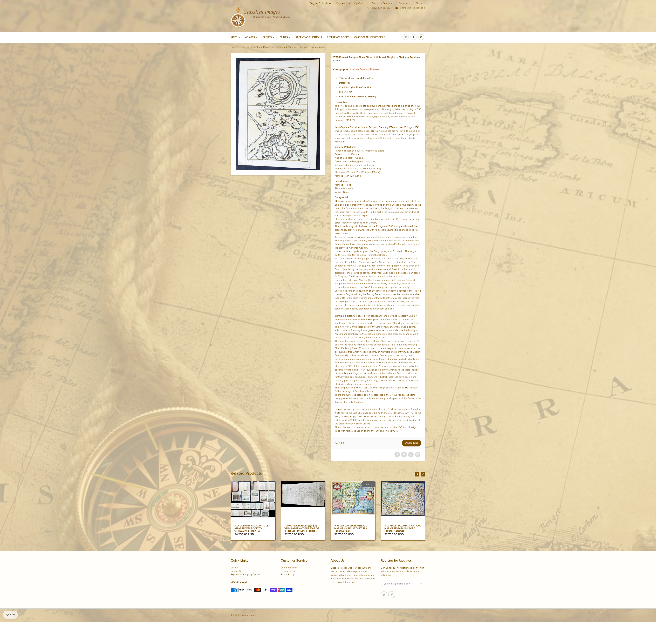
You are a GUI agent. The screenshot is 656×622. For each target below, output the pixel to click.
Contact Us (404, 3)
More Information (346, 582)
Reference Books (338, 37)
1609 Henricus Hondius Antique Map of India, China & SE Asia (302, 528)
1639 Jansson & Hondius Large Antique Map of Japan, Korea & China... (402, 528)
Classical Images (248, 615)
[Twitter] (384, 594)
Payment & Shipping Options (351, 3)
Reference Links (289, 567)
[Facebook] (391, 594)
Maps (234, 37)
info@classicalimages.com (412, 7)
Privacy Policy (288, 571)
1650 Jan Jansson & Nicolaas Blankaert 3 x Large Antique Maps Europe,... (352, 528)
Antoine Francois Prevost (364, 69)
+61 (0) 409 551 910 (380, 7)
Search (234, 567)
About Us (420, 3)
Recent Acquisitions (309, 37)
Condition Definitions (383, 3)
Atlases (250, 37)
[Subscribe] (421, 584)
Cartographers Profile (369, 37)
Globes (267, 37)
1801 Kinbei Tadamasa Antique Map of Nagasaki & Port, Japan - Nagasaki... (252, 528)
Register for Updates (320, 3)
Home (234, 47)
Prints (283, 37)
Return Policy (287, 574)
